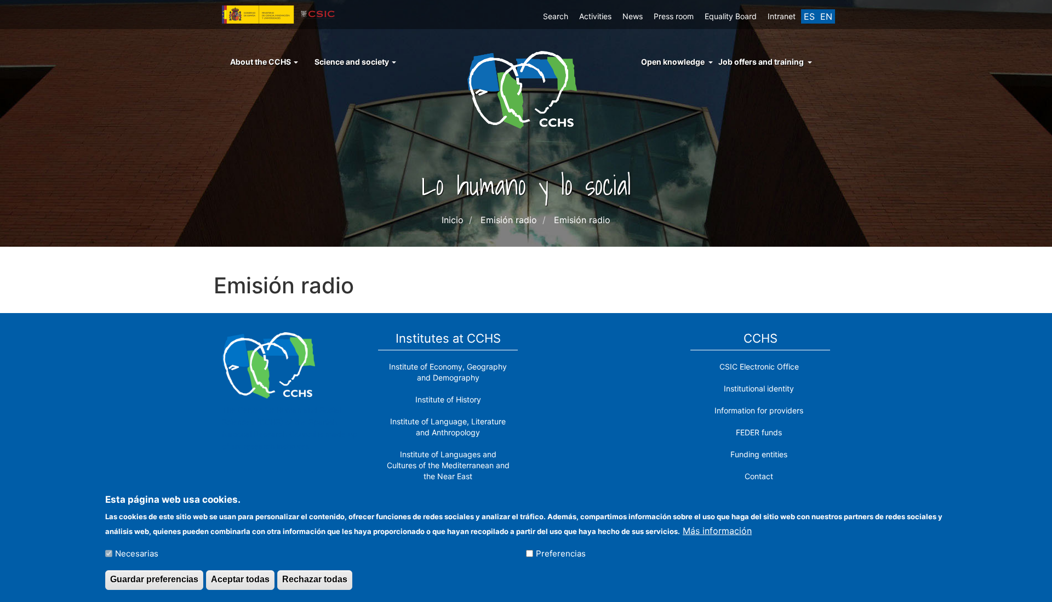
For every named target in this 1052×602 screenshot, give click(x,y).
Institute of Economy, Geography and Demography (448, 372)
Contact (759, 476)
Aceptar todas (240, 579)
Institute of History (448, 399)
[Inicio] (526, 88)
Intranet (782, 16)
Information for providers (758, 410)
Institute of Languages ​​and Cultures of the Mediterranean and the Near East (448, 465)
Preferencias (561, 553)
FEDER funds (759, 432)
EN (826, 16)
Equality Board (731, 16)
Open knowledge (673, 61)
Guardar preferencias (154, 579)
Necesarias (136, 553)
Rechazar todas (314, 579)
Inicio (453, 219)
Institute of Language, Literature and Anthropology (448, 427)
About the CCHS (261, 61)
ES (809, 16)
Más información (717, 530)
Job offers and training (761, 61)
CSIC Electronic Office (759, 366)
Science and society (353, 61)
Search (555, 16)
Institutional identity (759, 388)
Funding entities (758, 454)
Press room (674, 16)
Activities (595, 16)
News (632, 16)
